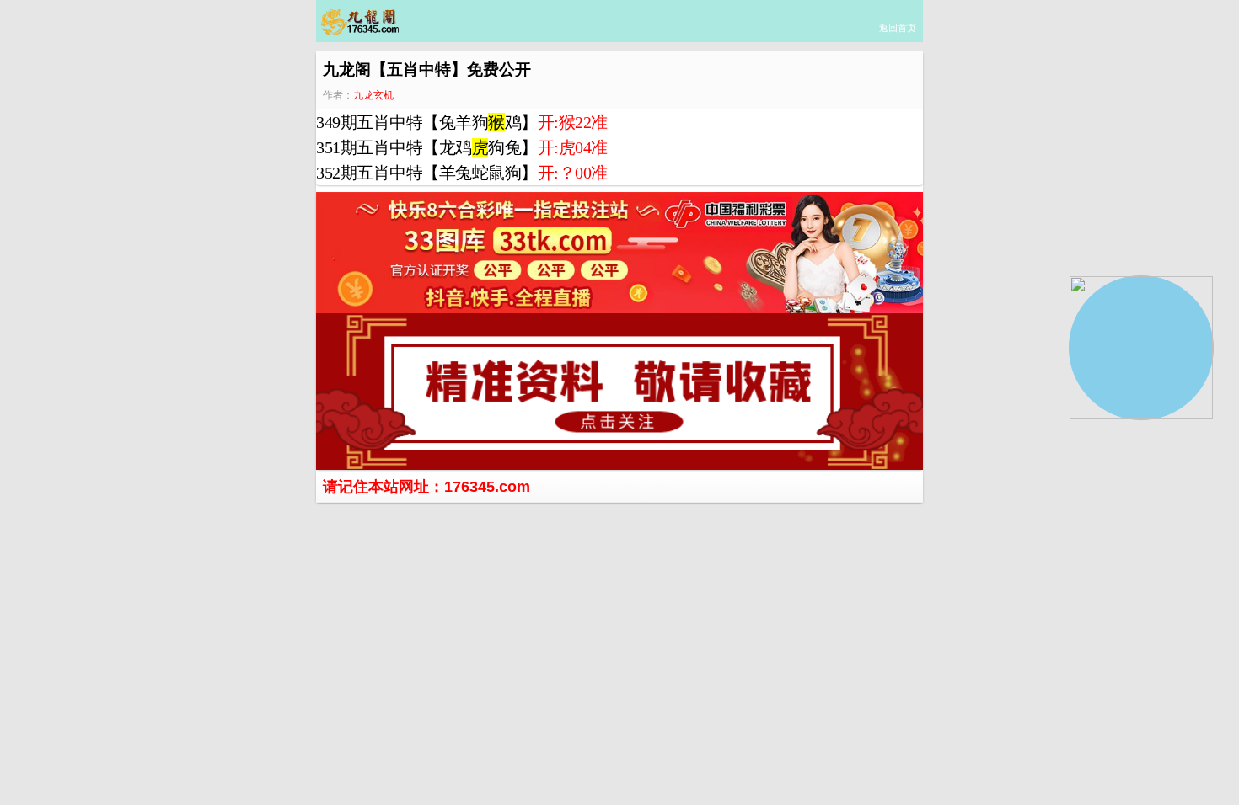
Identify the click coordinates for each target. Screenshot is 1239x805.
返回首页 (897, 28)
